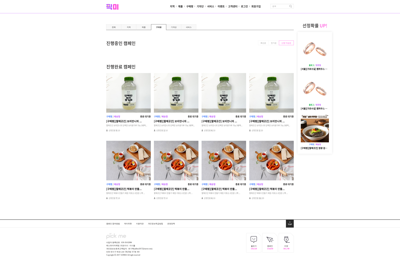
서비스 (210, 6)
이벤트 (221, 6)
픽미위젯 (128, 224)
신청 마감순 (286, 43)
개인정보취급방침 (155, 224)
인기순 (274, 43)
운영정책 (171, 224)
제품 (180, 6)
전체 (114, 27)
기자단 (200, 6)
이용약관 (140, 224)
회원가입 (256, 6)
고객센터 (233, 6)
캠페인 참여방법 (113, 224)
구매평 (189, 6)
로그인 (244, 6)
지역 (172, 6)
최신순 (263, 43)
